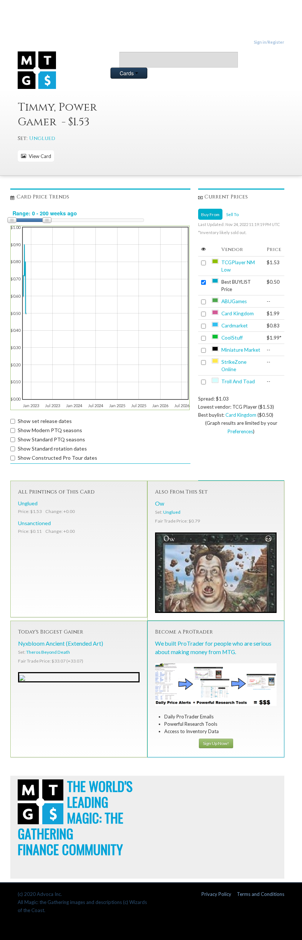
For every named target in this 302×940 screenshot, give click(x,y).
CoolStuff (232, 338)
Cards (127, 73)
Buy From (210, 214)
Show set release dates (45, 421)
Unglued (42, 138)
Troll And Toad (238, 381)
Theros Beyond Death (48, 652)
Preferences (240, 431)
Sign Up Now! (216, 743)
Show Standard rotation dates (52, 448)
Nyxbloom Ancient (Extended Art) (60, 643)
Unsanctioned (34, 523)
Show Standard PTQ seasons (51, 439)
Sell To (232, 214)
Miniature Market (240, 350)
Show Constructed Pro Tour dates (57, 458)
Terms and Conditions (260, 894)
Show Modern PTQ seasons (50, 430)
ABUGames (234, 301)
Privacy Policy (216, 894)
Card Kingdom (237, 313)
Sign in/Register (269, 42)
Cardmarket (234, 326)
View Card (39, 156)
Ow (159, 503)
